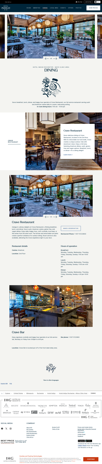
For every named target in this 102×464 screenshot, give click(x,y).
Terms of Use (55, 429)
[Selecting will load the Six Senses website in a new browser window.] (6, 405)
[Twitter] (6, 428)
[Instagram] (10, 428)
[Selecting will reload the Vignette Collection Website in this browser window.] (42, 405)
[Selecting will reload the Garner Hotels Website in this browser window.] (51, 412)
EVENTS (63, 8)
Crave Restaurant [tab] (13, 141)
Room (29, 8)
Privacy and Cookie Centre (85, 427)
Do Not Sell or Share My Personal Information (87, 429)
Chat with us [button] (8, 2)
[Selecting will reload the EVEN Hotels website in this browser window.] (25, 412)
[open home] (2, 393)
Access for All (56, 427)
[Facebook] (2, 428)
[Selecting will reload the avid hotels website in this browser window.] (58, 412)
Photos (79, 8)
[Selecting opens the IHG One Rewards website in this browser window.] (89, 417)
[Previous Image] (46, 58)
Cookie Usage (81, 434)
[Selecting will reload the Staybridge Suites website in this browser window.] (75, 412)
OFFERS (70, 8)
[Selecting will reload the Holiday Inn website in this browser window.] (42, 412)
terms (74, 459)
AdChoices (81, 432)
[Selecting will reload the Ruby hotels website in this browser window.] (88, 405)
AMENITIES (36, 8)
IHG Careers (30, 429)
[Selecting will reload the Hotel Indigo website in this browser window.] (63, 405)
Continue (91, 459)
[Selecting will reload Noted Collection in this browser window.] (72, 405)
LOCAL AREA (54, 8)
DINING (45, 8)
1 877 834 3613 (20, 442)
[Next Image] (55, 58)
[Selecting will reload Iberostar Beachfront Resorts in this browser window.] (7, 412)
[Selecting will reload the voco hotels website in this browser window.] (80, 405)
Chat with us (30, 437)
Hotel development (32, 433)
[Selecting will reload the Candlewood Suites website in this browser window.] (95, 412)
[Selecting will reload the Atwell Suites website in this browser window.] (65, 412)
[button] (97, 2)
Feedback (80, 436)
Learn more (68, 155)
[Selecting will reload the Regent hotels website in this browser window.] (14, 405)
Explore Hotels (31, 435)
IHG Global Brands (32, 431)
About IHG (29, 427)
